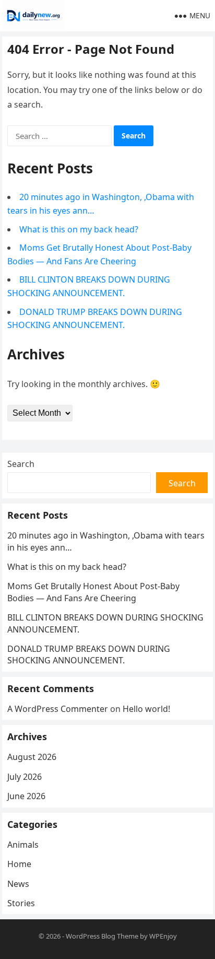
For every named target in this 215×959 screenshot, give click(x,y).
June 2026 (26, 796)
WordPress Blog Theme (102, 936)
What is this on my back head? (78, 229)
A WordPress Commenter (57, 709)
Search (20, 464)
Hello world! (146, 709)
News (18, 884)
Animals (23, 844)
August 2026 (31, 757)
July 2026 (24, 776)
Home (19, 864)
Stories (21, 903)
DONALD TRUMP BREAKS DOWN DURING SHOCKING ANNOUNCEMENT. (88, 654)
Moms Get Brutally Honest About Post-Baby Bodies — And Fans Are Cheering (93, 591)
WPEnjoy (163, 936)
